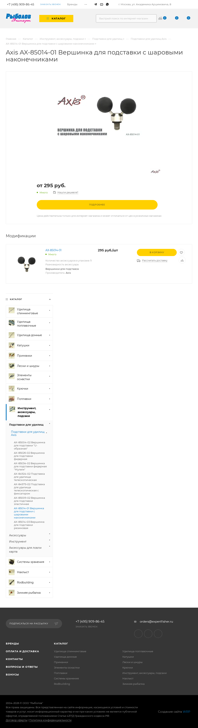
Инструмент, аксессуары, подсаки (144, 673)
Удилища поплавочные (137, 651)
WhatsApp (158, 634)
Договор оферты (16, 720)
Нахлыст (127, 678)
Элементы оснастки (67, 667)
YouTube (148, 634)
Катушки (128, 656)
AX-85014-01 (53, 250)
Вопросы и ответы (22, 666)
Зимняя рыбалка (133, 683)
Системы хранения (66, 678)
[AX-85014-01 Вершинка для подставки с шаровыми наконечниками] (99, 115)
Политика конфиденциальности (50, 720)
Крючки (127, 667)
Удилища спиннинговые (70, 651)
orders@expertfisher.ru (156, 621)
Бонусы (12, 674)
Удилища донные (65, 656)
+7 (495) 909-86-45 (90, 621)
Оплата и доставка (22, 651)
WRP (186, 711)
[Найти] (152, 18)
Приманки (61, 662)
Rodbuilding (62, 683)
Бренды (12, 643)
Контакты (14, 659)
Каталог (61, 643)
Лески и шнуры (132, 662)
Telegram (138, 634)
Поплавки (60, 673)
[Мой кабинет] (190, 4)
